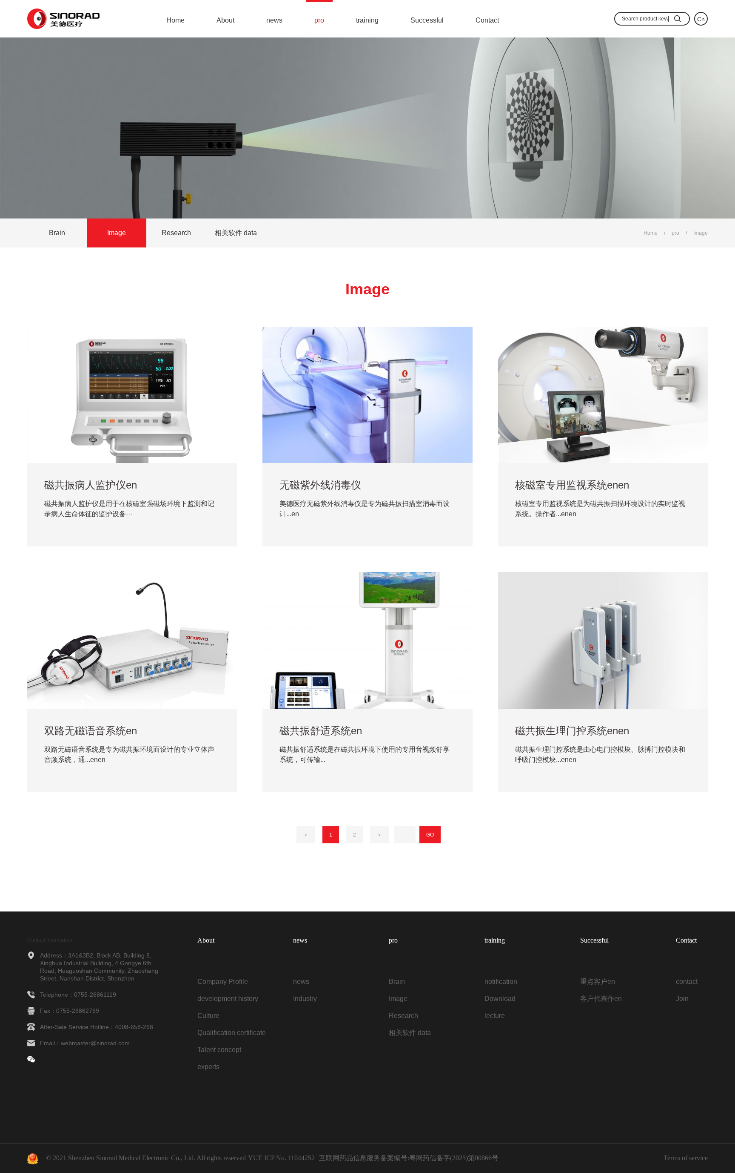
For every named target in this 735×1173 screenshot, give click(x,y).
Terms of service (686, 1158)
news (274, 20)
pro (319, 20)
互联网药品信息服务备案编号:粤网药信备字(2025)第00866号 (409, 1158)
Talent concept (219, 1049)
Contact (487, 20)
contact (687, 981)
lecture (494, 1015)
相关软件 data (236, 232)
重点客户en (597, 981)
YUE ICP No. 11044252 (281, 1158)
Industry (305, 998)
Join (682, 998)
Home (175, 20)
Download (500, 998)
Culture (208, 1015)
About (225, 20)
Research (176, 232)
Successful (427, 20)
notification (500, 981)
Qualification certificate (231, 1032)
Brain (57, 232)
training (367, 20)
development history (227, 998)
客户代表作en (601, 998)
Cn (701, 19)
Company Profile (222, 981)
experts (208, 1066)
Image (116, 232)
